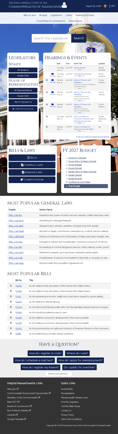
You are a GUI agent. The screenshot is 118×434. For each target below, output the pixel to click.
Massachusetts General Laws (74, 397)
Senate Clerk (23, 75)
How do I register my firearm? (40, 367)
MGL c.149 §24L (16, 263)
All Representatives (23, 90)
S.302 (18, 296)
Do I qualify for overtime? (79, 367)
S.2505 (19, 286)
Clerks (69, 15)
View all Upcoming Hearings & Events (92, 137)
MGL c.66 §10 (15, 215)
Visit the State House (70, 406)
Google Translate (15, 419)
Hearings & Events (85, 15)
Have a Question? (59, 344)
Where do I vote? (77, 353)
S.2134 (19, 328)
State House (75, 21)
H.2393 (19, 307)
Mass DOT (12, 402)
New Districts (23, 102)
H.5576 (19, 318)
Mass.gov (12, 389)
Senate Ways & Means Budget (82, 172)
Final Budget (74, 186)
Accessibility (67, 389)
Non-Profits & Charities (18, 410)
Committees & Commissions (50, 21)
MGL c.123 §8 (15, 247)
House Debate (75, 165)
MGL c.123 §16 (15, 258)
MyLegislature (67, 393)
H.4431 (19, 302)
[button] (46, 80)
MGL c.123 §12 (15, 242)
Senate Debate (75, 175)
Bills (33, 157)
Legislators (56, 15)
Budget (43, 15)
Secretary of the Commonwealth (22, 397)
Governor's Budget (77, 158)
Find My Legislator (24, 109)
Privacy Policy (67, 415)
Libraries (11, 415)
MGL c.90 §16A (15, 226)
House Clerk (23, 96)
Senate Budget (75, 178)
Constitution (33, 179)
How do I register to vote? (45, 353)
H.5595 (19, 312)
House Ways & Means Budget (82, 161)
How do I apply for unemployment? (80, 360)
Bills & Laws (30, 15)
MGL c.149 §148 (16, 231)
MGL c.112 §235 (15, 220)
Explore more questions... (58, 374)
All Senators (23, 70)
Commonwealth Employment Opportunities (28, 393)
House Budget (75, 168)
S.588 (18, 334)
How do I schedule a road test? (34, 360)
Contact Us (66, 410)
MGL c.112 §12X (15, 252)
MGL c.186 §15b (16, 236)
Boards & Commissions (18, 406)
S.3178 (19, 323)
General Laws (33, 165)
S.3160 (19, 291)
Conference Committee (79, 182)
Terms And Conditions (71, 419)
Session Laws (33, 172)
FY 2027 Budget (80, 150)
